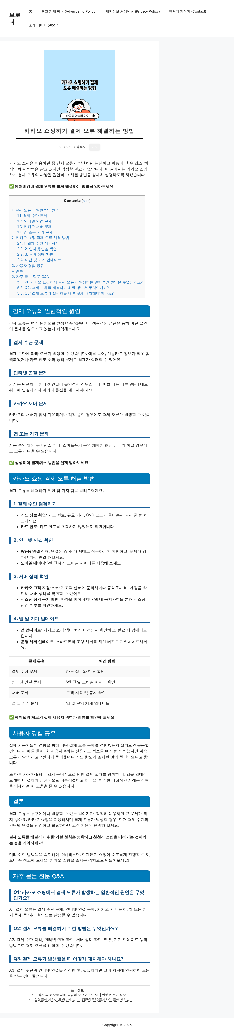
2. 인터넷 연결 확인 (37, 249)
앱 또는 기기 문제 (35, 232)
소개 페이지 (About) (44, 25)
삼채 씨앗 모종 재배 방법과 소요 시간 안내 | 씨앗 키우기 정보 (82, 995)
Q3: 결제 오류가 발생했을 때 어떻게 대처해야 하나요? (65, 293)
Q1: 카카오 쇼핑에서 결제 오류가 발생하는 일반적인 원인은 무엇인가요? (80, 282)
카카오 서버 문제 (34, 226)
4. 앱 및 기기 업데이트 (39, 259)
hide (86, 201)
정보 (80, 990)
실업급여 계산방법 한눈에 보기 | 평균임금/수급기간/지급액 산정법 (82, 999)
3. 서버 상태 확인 (35, 254)
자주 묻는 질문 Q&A (30, 276)
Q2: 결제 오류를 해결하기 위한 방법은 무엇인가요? (63, 287)
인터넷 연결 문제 (34, 221)
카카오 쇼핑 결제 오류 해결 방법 (40, 237)
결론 (17, 271)
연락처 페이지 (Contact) (187, 11)
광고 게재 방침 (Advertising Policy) (68, 11)
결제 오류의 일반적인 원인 (35, 210)
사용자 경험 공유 (28, 265)
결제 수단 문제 (32, 215)
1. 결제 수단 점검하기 (38, 243)
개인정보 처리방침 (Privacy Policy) (133, 11)
